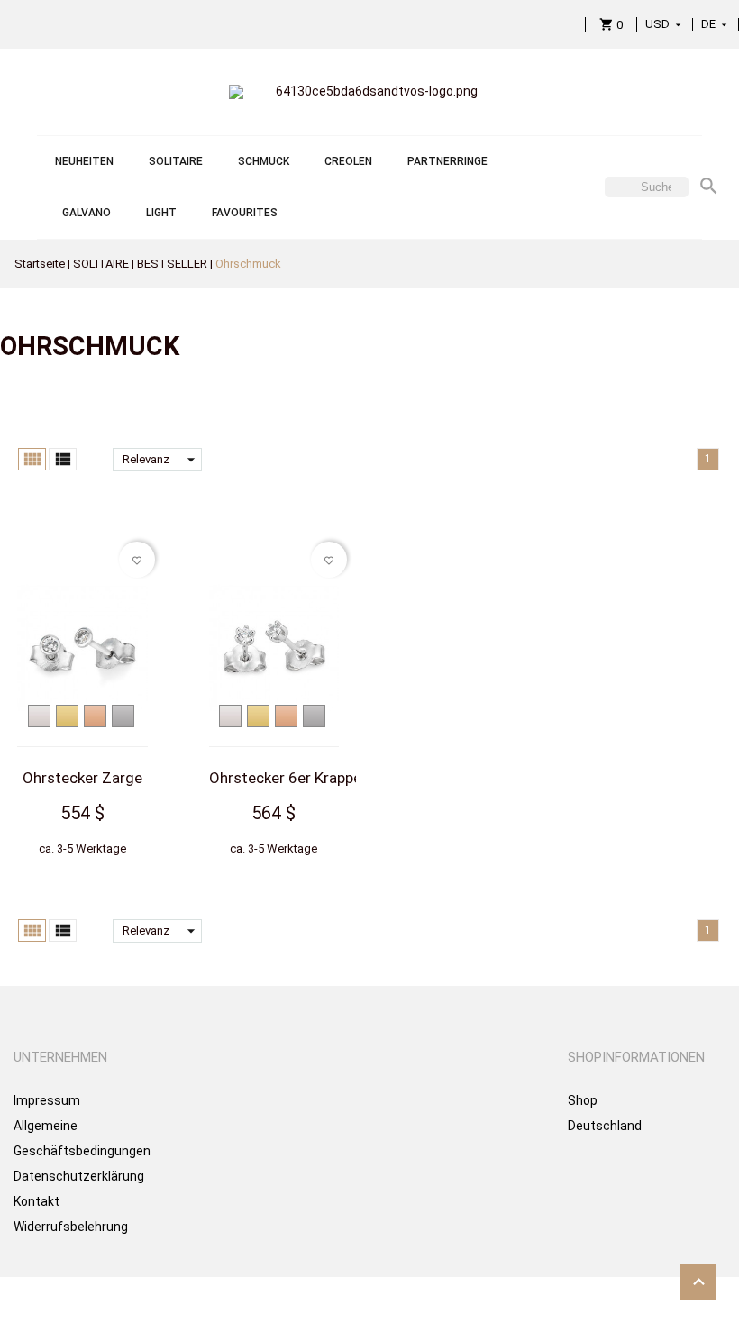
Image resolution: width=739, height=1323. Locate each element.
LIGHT (161, 212)
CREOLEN (348, 161)
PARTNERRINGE (447, 161)
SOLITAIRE (176, 161)
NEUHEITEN (84, 161)
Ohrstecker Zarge (82, 778)
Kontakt (36, 1201)
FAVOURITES (245, 212)
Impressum (47, 1100)
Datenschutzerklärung (79, 1176)
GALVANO (86, 212)
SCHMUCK (263, 161)
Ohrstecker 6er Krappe (285, 778)
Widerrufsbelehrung (71, 1226)
